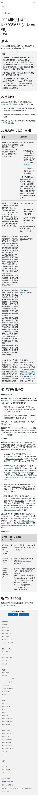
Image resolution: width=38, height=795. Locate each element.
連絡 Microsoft (5, 788)
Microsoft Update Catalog (14, 459)
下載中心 (4, 654)
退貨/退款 (4, 661)
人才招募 (4, 763)
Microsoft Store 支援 (7, 658)
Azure (3, 709)
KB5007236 (24, 293)
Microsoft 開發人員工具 (8, 733)
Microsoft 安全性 (6, 706)
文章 (14, 83)
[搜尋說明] (6, 2)
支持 (3, 7)
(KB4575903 (30, 503)
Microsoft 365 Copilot (7, 721)
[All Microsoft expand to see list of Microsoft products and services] (2, 2)
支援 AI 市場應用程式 (7, 739)
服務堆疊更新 (7, 525)
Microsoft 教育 (5, 672)
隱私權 (12, 788)
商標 (22, 788)
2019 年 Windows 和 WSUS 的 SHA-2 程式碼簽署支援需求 (20, 477)
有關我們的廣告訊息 (29, 788)
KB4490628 (9, 456)
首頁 (16, 88)
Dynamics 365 (5, 712)
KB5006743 (24, 239)
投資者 (4, 773)
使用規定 (17, 788)
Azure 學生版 (5, 694)
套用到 (5, 34)
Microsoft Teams (6, 724)
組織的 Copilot (5, 630)
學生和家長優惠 (6, 691)
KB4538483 (20, 501)
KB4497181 (27, 165)
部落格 (32, 189)
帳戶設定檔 (5, 651)
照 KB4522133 (8, 401)
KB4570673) (16, 487)
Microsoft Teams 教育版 (8, 679)
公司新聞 (4, 766)
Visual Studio (5, 755)
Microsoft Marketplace (7, 745)
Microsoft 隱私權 (6, 770)
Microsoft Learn (6, 736)
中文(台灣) (7, 778)
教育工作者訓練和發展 (7, 688)
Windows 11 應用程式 (7, 643)
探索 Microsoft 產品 (7, 640)
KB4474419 (9, 468)
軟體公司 (4, 752)
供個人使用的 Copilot (7, 633)
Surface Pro (5, 624)
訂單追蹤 (4, 664)
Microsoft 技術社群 (6, 742)
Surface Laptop (5, 627)
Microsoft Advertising (7, 718)
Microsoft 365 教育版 (7, 682)
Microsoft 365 (5, 636)
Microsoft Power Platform (8, 748)
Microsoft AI (5, 703)
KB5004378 (6, 516)
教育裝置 (4, 676)
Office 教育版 (5, 685)
